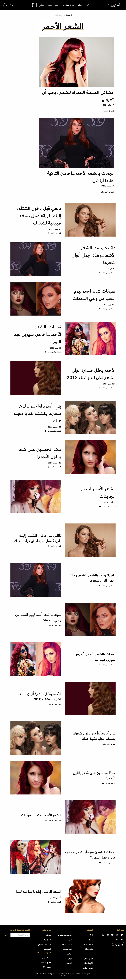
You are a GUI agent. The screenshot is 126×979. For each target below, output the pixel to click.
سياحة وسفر (67, 944)
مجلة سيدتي (46, 957)
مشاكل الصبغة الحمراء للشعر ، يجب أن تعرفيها (78, 96)
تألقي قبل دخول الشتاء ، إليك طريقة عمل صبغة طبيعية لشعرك (39, 215)
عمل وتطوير (67, 949)
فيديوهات (68, 958)
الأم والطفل (88, 963)
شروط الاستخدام (44, 944)
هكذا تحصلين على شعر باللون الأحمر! (39, 453)
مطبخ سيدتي (46, 962)
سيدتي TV (47, 967)
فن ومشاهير (88, 958)
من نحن (48, 935)
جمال (80, 5)
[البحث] (11, 4)
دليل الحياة (53, 5)
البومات (69, 963)
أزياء (89, 5)
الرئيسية (69, 15)
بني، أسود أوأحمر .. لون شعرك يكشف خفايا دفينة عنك (37, 413)
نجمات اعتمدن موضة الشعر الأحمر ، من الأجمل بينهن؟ (90, 854)
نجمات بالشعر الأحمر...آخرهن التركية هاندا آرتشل (80, 177)
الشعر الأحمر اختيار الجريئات (98, 492)
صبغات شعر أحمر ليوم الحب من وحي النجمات (94, 295)
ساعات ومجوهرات (65, 935)
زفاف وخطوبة (88, 968)
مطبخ (41, 5)
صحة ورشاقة (68, 5)
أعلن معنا (47, 949)
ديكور (70, 953)
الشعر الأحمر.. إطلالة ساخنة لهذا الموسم (38, 894)
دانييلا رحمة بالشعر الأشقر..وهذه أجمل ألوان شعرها (94, 255)
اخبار (70, 939)
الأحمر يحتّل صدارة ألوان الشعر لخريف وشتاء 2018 (91, 374)
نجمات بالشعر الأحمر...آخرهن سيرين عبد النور (37, 334)
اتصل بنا (47, 939)
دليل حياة (89, 949)
